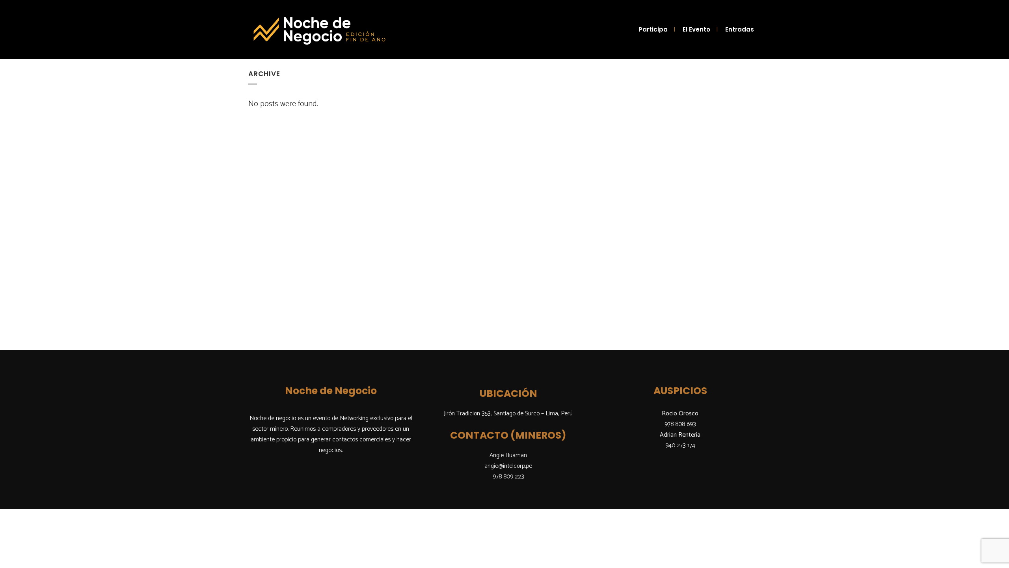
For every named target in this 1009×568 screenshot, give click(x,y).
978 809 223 (508, 476)
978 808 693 (680, 424)
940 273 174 (680, 445)
